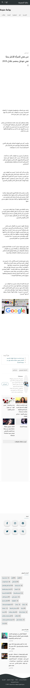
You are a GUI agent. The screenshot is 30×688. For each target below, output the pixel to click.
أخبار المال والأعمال (6, 585)
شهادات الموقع (10, 680)
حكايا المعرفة (23, 2)
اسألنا (16, 680)
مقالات (3, 15)
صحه (3, 612)
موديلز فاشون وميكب (7, 620)
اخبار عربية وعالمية (6, 589)
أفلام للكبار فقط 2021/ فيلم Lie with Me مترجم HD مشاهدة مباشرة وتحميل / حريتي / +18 (18, 646)
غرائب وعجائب (12, 612)
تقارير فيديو (5, 601)
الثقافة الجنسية (5, 593)
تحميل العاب (5, 597)
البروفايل (5, 384)
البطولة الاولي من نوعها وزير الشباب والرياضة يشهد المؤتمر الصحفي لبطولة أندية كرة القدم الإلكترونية (18, 636)
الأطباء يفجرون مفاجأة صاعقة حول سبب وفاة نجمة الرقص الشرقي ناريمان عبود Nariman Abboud (15, 360)
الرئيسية (25, 15)
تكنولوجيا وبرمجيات (6, 604)
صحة (22, 608)
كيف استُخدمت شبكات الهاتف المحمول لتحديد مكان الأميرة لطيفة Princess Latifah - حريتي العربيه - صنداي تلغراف (15, 358)
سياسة (4, 608)
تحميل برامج (14, 597)
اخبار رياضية (17, 585)
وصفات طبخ (19, 620)
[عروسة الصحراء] (21, 422)
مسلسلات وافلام (6, 616)
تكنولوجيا (15, 15)
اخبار (20, 15)
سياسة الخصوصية (15, 682)
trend (3, 623)
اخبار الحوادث (5, 582)
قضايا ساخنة (22, 612)
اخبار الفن (14, 582)
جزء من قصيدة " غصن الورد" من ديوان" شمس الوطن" (9, 407)
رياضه (23, 604)
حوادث (16, 604)
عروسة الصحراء (20, 362)
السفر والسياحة (17, 593)
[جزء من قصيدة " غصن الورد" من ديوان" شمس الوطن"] (8, 400)
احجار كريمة (4, 578)
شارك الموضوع (22, 370)
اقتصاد (9, 15)
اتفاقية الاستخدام (23, 680)
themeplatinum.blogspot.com (15, 686)
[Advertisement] (15, 34)
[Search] (2, 2)
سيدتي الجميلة (13, 608)
